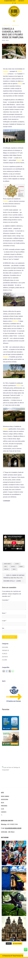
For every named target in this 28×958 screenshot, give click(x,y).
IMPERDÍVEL (15, 25)
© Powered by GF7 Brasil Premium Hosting (14, 956)
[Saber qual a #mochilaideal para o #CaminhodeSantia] (14, 878)
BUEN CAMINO (5, 796)
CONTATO (3, 812)
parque (14, 569)
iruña (5, 566)
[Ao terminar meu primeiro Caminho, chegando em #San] (14, 903)
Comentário (5, 600)
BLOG (2, 802)
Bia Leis (7, 40)
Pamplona (5, 71)
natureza (13, 566)
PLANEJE (4, 653)
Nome (4, 613)
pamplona (6, 569)
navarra (21, 566)
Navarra (20, 83)
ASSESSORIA (4, 799)
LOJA (2, 809)
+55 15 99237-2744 (12, 824)
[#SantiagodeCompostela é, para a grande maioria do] (14, 929)
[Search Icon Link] (1, 815)
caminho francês (7, 563)
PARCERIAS (4, 806)
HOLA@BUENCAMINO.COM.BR (9, 0)
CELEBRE (4, 660)
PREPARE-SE (5, 650)
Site (3, 628)
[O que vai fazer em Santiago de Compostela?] (12, 774)
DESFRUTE (6, 25)
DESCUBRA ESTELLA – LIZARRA (12, 581)
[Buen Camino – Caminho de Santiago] (14, 12)
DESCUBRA (5, 647)
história (16, 563)
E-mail (4, 621)
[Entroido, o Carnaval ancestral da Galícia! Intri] (14, 853)
